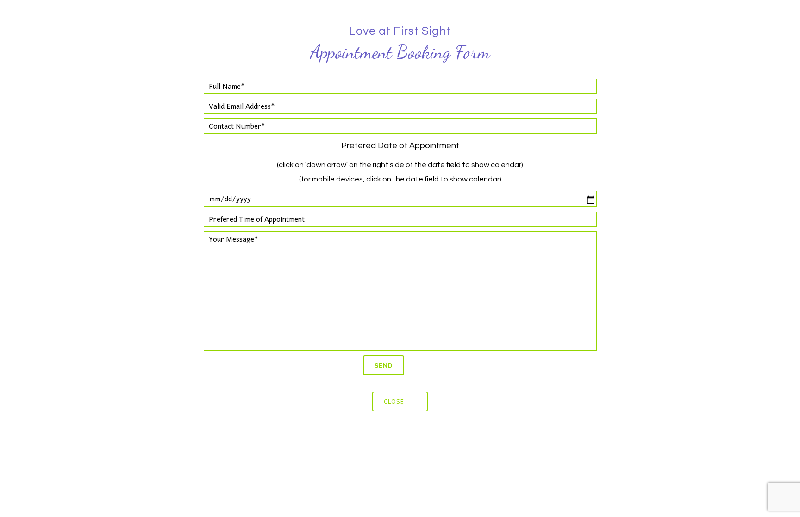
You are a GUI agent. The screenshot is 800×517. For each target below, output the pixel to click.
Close (394, 401)
